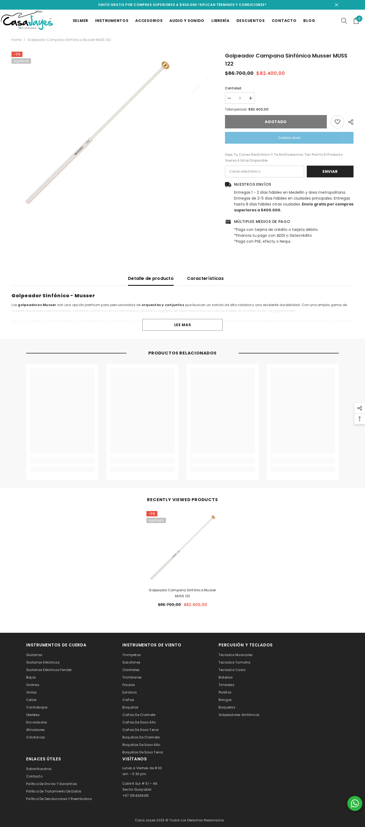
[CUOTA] (349, 122)
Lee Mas (182, 324)
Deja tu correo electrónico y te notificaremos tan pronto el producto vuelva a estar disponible (284, 157)
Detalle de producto (151, 278)
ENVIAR (330, 171)
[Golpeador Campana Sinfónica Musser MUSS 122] (182, 547)
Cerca (336, 5)
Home (16, 39)
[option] (96, 132)
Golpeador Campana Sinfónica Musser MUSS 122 (182, 593)
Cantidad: (233, 88)
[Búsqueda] (344, 20)
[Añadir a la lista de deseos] (337, 121)
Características (205, 278)
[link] (62, 461)
